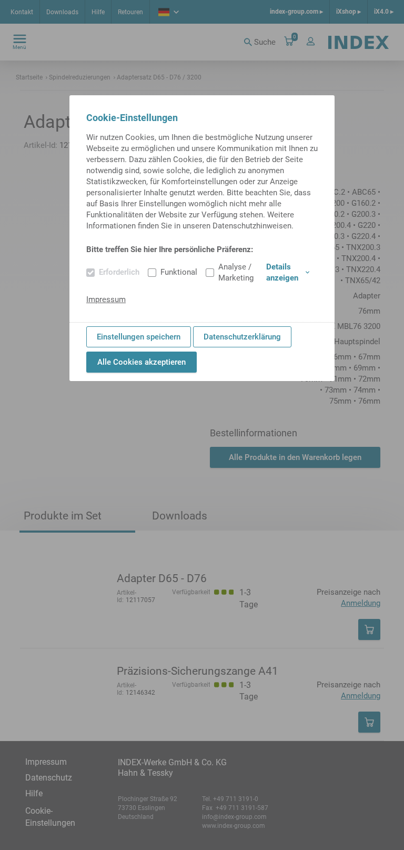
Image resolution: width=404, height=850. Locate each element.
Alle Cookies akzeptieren (141, 362)
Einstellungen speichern (138, 337)
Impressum (106, 299)
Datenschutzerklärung (242, 337)
